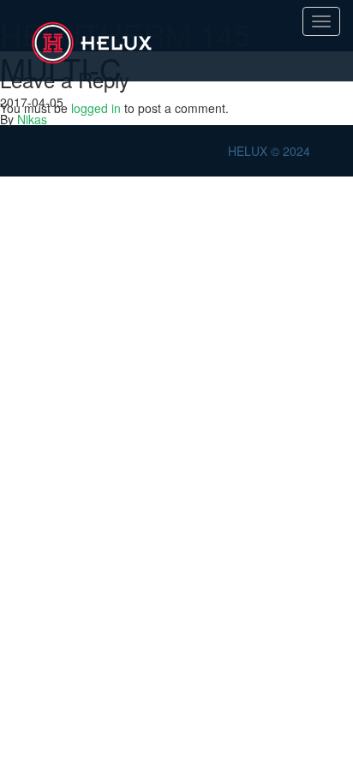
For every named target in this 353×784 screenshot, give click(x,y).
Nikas (32, 119)
